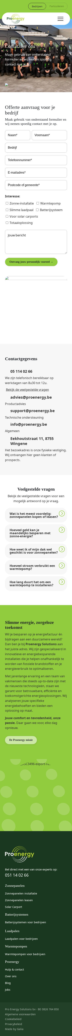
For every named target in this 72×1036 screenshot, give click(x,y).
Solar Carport (13, 907)
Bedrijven (37, 6)
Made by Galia (14, 1029)
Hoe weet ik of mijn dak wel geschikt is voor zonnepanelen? (34, 551)
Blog (8, 983)
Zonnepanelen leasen (19, 900)
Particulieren (57, 6)
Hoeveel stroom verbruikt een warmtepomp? (32, 567)
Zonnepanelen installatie (21, 893)
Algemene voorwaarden (20, 1014)
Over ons (11, 976)
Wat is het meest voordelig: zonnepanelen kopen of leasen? (34, 515)
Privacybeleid (13, 1024)
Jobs (7, 989)
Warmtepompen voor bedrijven (25, 954)
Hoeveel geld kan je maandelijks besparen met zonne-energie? (30, 533)
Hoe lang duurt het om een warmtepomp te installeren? (31, 583)
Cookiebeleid (13, 1019)
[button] (36, 515)
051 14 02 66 (17, 875)
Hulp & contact (14, 969)
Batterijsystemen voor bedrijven (25, 922)
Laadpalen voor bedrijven (21, 939)
